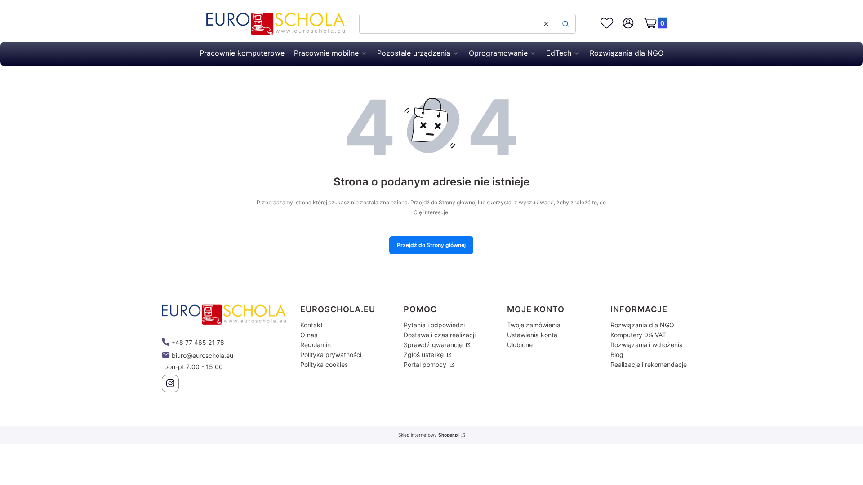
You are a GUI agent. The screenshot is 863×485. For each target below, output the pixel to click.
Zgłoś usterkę (424, 354)
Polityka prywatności (330, 354)
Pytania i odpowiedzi (434, 325)
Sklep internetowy (428, 434)
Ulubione (520, 344)
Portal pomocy (426, 364)
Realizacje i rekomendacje (648, 364)
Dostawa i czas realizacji (440, 335)
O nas (308, 335)
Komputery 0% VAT (638, 335)
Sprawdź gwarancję (434, 344)
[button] (565, 23)
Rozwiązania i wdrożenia (646, 344)
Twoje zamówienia (534, 325)
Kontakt (311, 325)
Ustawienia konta (532, 335)
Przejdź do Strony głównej (431, 245)
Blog (616, 354)
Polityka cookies (324, 364)
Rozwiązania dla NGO (642, 325)
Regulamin (315, 344)
